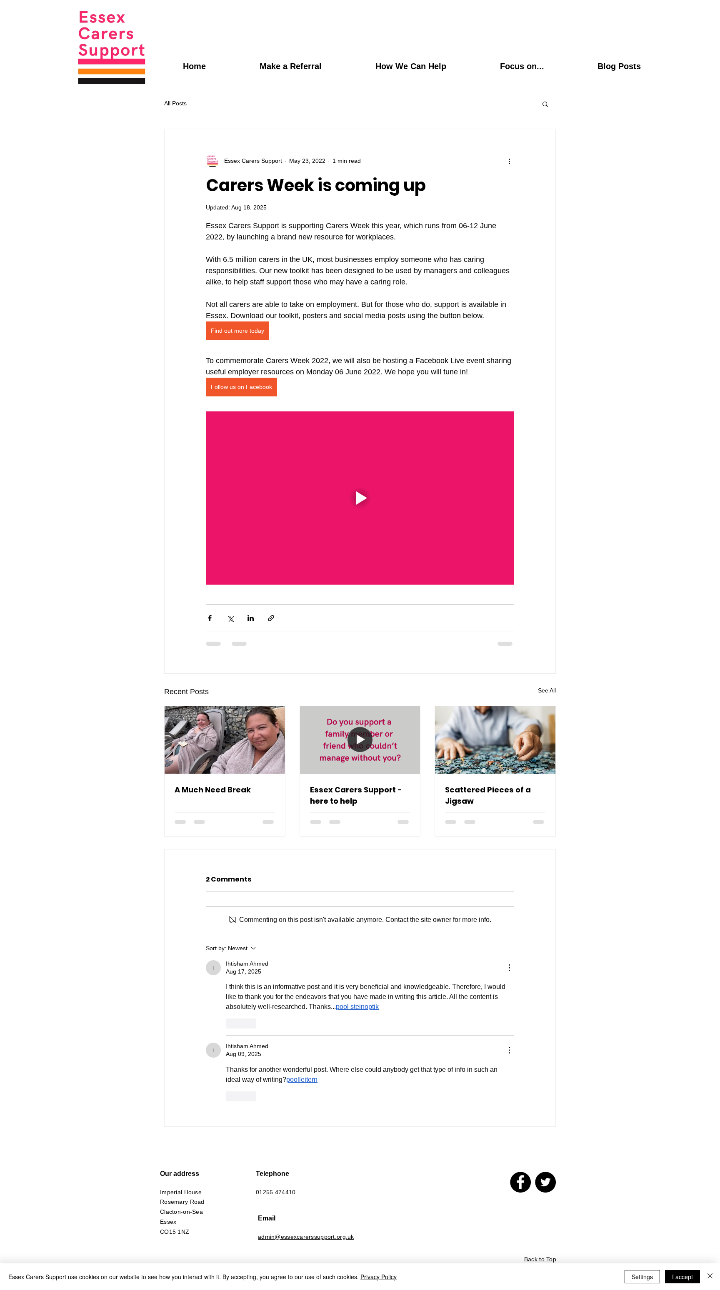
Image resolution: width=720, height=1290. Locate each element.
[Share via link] (271, 618)
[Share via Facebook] (210, 618)
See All (547, 690)
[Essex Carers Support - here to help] (360, 740)
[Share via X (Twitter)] (230, 618)
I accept (682, 1277)
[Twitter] (545, 1182)
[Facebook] (520, 1182)
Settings (642, 1277)
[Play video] (360, 498)
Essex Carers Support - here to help (356, 795)
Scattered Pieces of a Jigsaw (488, 795)
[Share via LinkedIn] (251, 618)
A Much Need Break (213, 789)
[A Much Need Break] (225, 740)
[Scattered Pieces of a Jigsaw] (495, 740)
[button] (545, 103)
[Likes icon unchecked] (231, 1024)
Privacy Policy (378, 1277)
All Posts (175, 103)
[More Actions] (509, 968)
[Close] (710, 1276)
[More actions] (509, 161)
